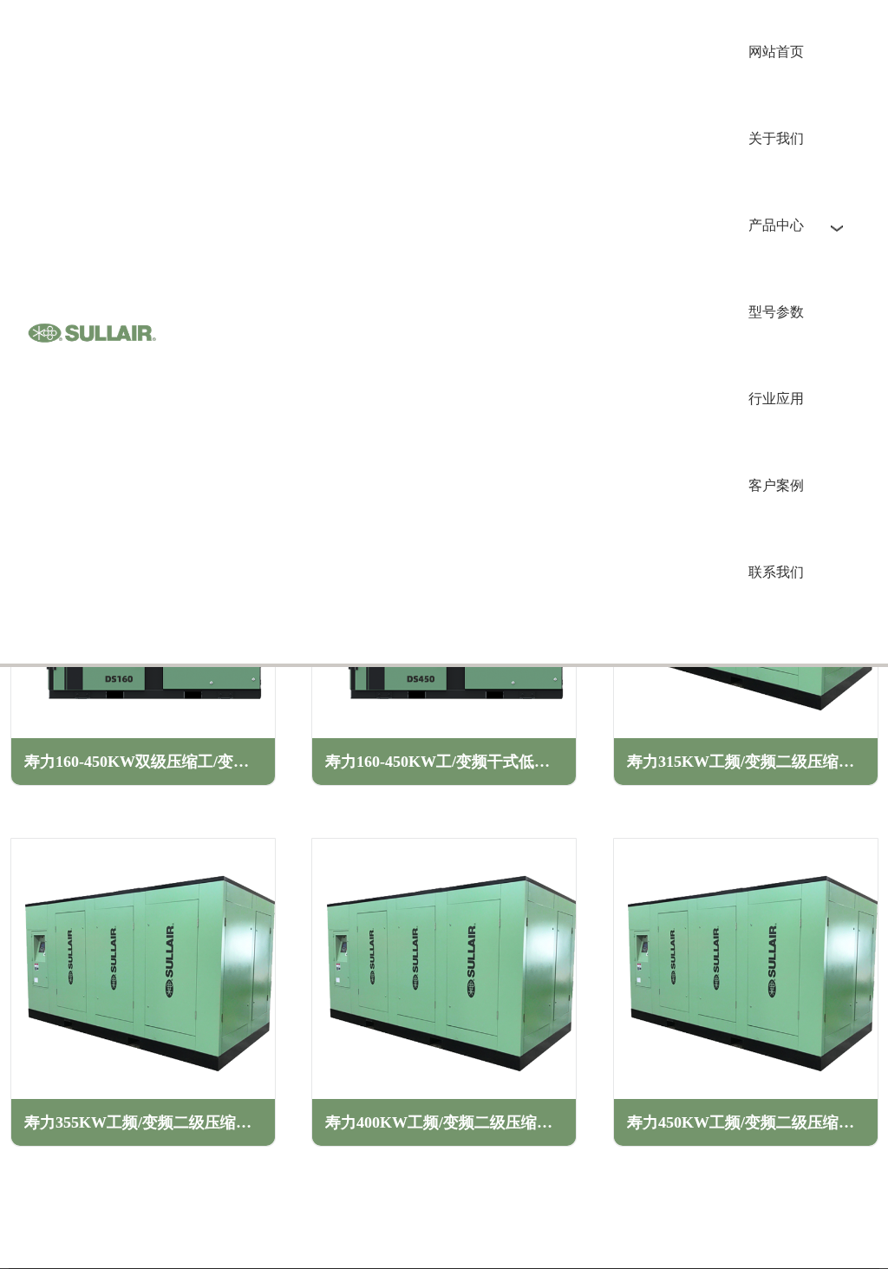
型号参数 (776, 311)
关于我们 (776, 138)
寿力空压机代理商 (92, 332)
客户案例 (776, 485)
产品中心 (776, 225)
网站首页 (776, 51)
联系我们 (776, 572)
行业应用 (776, 398)
